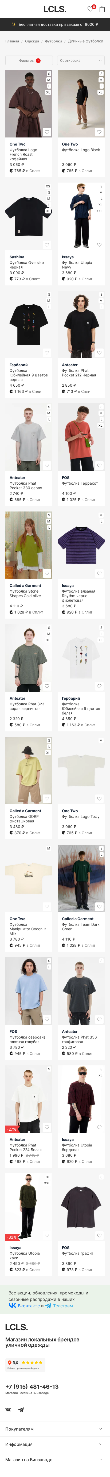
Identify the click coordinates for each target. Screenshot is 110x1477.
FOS (65, 477)
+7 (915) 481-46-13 (32, 1386)
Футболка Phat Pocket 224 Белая (26, 1147)
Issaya (68, 257)
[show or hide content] (104, 1429)
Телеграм (63, 1305)
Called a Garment (25, 585)
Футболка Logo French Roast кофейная (23, 154)
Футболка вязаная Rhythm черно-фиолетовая (78, 596)
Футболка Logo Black (81, 149)
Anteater (70, 364)
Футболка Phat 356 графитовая (79, 1039)
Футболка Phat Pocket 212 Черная (79, 372)
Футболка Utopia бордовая (77, 1147)
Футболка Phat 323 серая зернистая (27, 706)
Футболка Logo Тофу (81, 816)
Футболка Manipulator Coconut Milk (28, 929)
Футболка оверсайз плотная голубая (27, 1039)
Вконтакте (29, 1305)
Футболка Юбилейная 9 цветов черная (29, 375)
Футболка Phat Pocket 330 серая (26, 485)
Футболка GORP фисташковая (24, 818)
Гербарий (19, 364)
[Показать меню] (8, 9)
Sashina (17, 257)
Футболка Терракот (80, 483)
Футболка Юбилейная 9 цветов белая (81, 708)
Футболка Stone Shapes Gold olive (25, 593)
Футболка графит (77, 1253)
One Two (18, 144)
